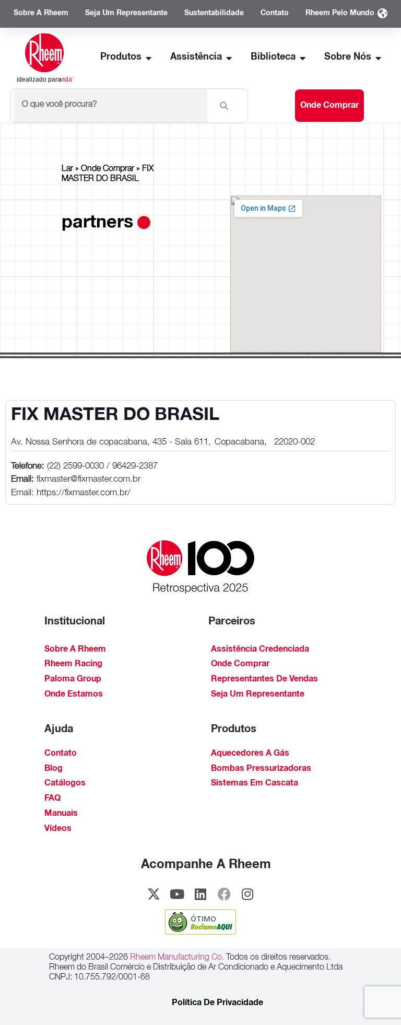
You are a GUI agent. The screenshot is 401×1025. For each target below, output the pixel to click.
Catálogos (65, 784)
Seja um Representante (257, 695)
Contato (60, 754)
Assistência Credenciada (260, 650)
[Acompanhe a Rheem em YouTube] (177, 893)
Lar (67, 169)
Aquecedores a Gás (250, 754)
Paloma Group (72, 680)
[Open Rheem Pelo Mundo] (382, 13)
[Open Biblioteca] (303, 58)
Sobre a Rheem (75, 650)
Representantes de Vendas (264, 680)
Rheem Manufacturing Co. (176, 958)
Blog (53, 769)
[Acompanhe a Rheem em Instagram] (247, 893)
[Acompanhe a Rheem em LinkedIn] (200, 893)
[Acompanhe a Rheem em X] (153, 893)
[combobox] (110, 105)
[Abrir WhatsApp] (375, 999)
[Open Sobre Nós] (378, 58)
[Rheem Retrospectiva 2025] (200, 567)
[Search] (226, 105)
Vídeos (58, 829)
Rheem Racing (73, 664)
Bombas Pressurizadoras (261, 769)
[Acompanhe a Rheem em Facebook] (224, 893)
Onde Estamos (73, 695)
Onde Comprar (107, 169)
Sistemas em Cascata (254, 784)
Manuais (61, 814)
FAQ (52, 799)
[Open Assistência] (229, 58)
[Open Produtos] (149, 58)
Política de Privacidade (217, 1003)
